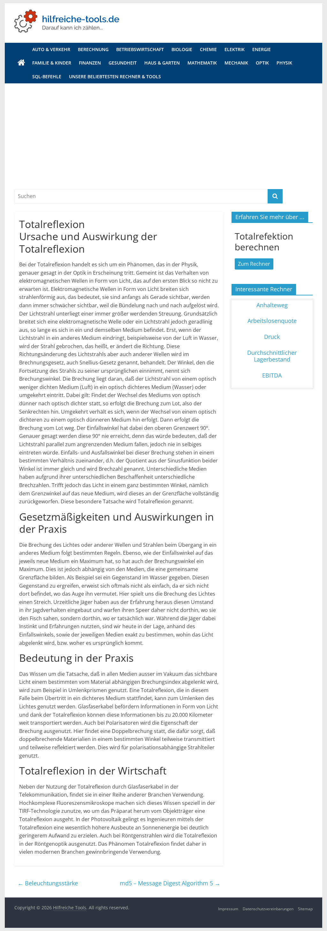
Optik (262, 63)
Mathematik (202, 63)
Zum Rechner (254, 263)
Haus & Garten (162, 63)
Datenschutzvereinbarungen (268, 909)
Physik (284, 63)
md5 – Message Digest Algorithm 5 (170, 883)
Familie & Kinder (51, 63)
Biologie (181, 49)
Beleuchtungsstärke (48, 883)
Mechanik (236, 63)
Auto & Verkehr (51, 49)
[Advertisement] (163, 131)
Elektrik (234, 49)
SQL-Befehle (46, 76)
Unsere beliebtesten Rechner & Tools (115, 76)
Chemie (208, 49)
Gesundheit (123, 63)
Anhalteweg (272, 305)
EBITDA (272, 375)
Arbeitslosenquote (272, 320)
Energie (261, 49)
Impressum (228, 909)
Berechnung (93, 49)
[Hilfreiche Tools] (21, 63)
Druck (272, 336)
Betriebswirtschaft (140, 49)
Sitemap (305, 909)
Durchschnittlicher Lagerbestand (272, 356)
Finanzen (90, 63)
